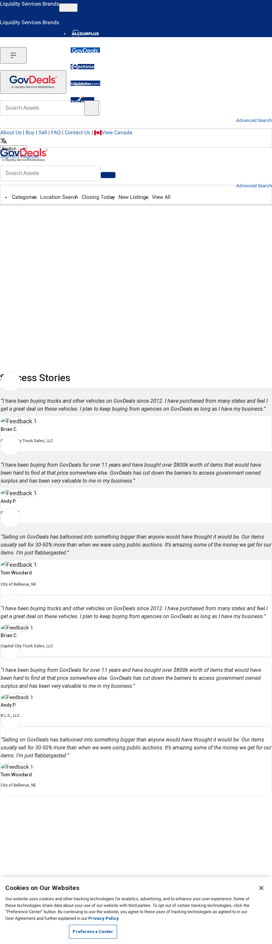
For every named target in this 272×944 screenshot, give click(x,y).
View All (161, 197)
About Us (11, 132)
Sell (42, 132)
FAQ (56, 132)
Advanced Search (254, 185)
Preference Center (93, 931)
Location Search (59, 197)
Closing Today (98, 197)
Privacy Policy (103, 918)
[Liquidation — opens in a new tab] (85, 83)
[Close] (261, 888)
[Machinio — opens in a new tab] (82, 66)
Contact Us (77, 132)
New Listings (133, 197)
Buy (30, 132)
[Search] (108, 175)
